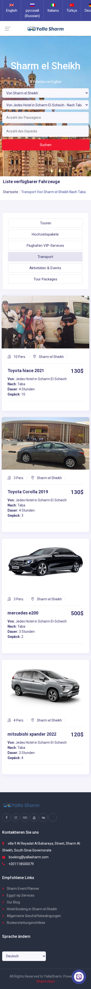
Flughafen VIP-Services (45, 245)
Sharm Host (45, 981)
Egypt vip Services (20, 895)
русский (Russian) (32, 13)
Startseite (10, 192)
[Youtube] (34, 818)
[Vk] (43, 818)
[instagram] (15, 818)
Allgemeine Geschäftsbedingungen (33, 916)
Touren (45, 223)
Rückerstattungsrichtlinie (25, 923)
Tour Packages (45, 279)
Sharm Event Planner (22, 888)
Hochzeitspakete (45, 234)
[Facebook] (7, 818)
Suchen (45, 145)
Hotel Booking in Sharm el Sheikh (31, 909)
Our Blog (13, 902)
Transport (45, 257)
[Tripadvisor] (25, 818)
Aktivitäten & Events (45, 268)
